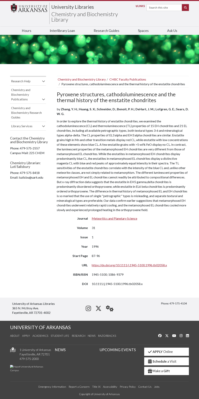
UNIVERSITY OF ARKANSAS (40, 327)
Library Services (21, 126)
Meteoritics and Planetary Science (114, 218)
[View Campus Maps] (13, 350)
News (91, 335)
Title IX (96, 386)
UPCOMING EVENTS (118, 349)
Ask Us (172, 31)
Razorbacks (107, 335)
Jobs (157, 386)
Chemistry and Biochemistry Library (84, 17)
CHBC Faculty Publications (127, 79)
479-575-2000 (29, 358)
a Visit (164, 361)
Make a (161, 371)
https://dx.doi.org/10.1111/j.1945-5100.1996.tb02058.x (129, 265)
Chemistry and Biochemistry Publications (20, 94)
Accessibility (110, 386)
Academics (40, 335)
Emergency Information (52, 386)
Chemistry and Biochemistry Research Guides (26, 112)
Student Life (60, 335)
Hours (26, 31)
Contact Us (145, 386)
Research (78, 335)
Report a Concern (79, 386)
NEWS (60, 349)
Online (163, 352)
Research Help (21, 81)
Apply (26, 335)
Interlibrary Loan (62, 31)
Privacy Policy (128, 386)
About (15, 335)
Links (141, 6)
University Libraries (72, 7)
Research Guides (106, 31)
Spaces (143, 31)
